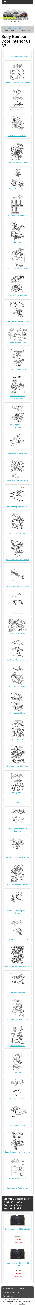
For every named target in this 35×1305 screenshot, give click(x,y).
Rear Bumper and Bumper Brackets (17, 830)
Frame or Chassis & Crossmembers (17, 397)
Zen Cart (22, 1304)
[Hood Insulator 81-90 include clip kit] (17, 1220)
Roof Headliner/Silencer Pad (17, 1019)
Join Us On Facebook (11, 1292)
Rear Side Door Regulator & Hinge (17, 912)
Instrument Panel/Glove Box (17, 766)
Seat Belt (17, 1072)
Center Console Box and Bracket (17, 269)
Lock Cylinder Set (17, 793)
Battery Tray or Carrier (17, 189)
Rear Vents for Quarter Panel (17, 940)
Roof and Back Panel (17, 993)
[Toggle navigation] (5, 2)
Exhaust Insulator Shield (17, 369)
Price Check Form (9, 1288)
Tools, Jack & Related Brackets (17, 1179)
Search (21, 1288)
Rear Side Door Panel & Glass (17, 884)
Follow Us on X (8, 1296)
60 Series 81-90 (15, 28)
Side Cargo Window (17, 1099)
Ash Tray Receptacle (17, 109)
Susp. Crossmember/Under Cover (17, 1152)
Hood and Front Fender (17, 686)
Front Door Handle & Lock (17, 454)
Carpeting (17, 242)
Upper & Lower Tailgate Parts (17, 1188)
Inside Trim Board (17, 739)
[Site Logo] (17, 14)
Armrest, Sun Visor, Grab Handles (17, 83)
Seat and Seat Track (17, 1046)
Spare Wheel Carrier (17, 1125)
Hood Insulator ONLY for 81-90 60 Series (17, 1264)
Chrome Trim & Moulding (17, 295)
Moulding (17, 802)
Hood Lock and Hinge (17, 713)
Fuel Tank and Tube (17, 633)
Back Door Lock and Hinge (17, 136)
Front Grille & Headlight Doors (17, 586)
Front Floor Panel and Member (17, 560)
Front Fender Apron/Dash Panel (17, 533)
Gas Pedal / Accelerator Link (17, 660)
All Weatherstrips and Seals (17, 56)
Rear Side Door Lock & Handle (17, 858)
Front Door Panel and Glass (17, 480)
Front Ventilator (17, 613)
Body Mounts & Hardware (17, 215)
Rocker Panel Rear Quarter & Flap (17, 966)
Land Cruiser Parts (24, 1301)
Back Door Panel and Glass (18, 162)
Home (5, 28)
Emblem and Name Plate (17, 343)
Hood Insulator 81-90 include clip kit (17, 1230)
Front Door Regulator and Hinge (17, 507)
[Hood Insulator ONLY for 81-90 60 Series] (17, 1254)
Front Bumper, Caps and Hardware (17, 426)
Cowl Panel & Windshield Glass (17, 322)
